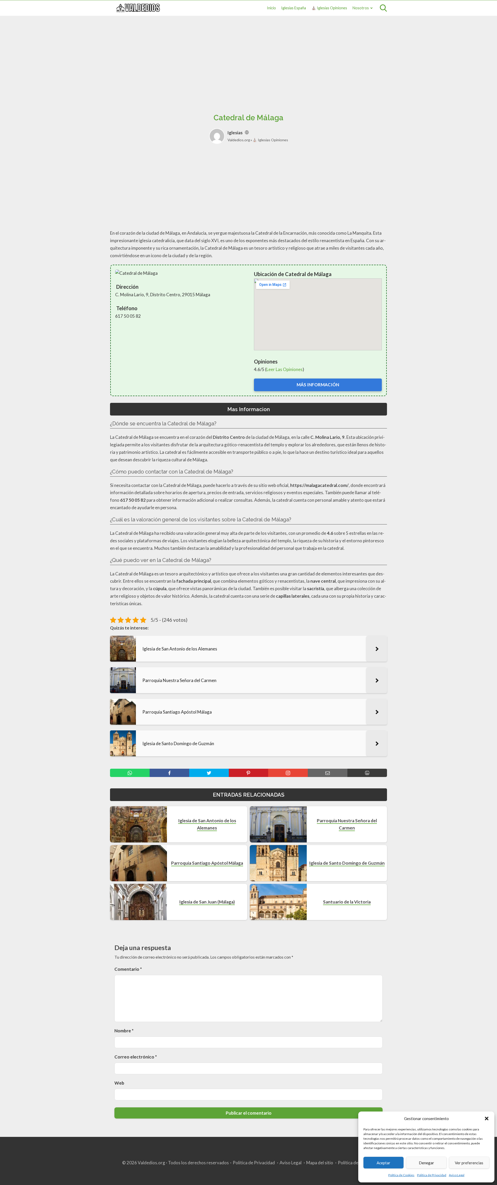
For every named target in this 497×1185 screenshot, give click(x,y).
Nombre (124, 1030)
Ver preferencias (469, 1162)
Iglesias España (293, 8)
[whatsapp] (130, 773)
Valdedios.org (239, 140)
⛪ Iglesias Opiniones (329, 8)
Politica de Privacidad (431, 1175)
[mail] (327, 773)
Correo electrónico (135, 1057)
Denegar (426, 1162)
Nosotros (361, 8)
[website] (247, 132)
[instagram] (288, 773)
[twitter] (209, 773)
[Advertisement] (248, 59)
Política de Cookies (401, 1175)
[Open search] (383, 8)
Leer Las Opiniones (284, 369)
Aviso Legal (456, 1175)
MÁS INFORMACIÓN (318, 384)
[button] (486, 1118)
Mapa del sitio (319, 1162)
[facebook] (169, 773)
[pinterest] (248, 773)
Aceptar (383, 1162)
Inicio (271, 8)
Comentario (128, 969)
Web (119, 1083)
